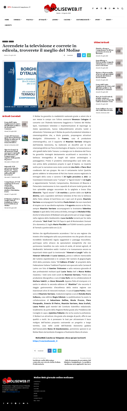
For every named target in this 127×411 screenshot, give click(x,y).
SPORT (35, 393)
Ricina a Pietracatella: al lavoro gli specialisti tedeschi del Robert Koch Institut (104, 75)
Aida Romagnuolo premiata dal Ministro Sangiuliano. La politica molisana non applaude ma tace (77, 362)
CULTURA (36, 388)
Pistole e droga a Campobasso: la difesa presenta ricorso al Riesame (104, 51)
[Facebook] (93, 8)
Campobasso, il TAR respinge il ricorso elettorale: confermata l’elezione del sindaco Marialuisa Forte (12, 187)
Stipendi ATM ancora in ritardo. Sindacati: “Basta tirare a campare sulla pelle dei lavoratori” (11, 171)
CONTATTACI (37, 381)
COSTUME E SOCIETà (39, 391)
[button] (122, 8)
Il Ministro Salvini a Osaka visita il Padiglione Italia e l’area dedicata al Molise (12, 202)
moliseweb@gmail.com (13, 392)
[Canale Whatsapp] (109, 8)
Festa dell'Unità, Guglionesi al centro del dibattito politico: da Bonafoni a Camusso (12, 125)
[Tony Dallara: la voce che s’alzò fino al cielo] (119, 111)
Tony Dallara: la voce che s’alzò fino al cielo (104, 109)
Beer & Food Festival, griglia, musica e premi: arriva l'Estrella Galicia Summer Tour (105, 99)
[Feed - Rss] (118, 8)
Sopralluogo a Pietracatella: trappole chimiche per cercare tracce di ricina (105, 63)
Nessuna (5, 41)
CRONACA (36, 384)
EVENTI (36, 396)
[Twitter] (97, 8)
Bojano (11, 41)
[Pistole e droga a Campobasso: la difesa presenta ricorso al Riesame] (119, 50)
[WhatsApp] (89, 55)
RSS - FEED (37, 400)
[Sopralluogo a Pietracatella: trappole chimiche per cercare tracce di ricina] (119, 62)
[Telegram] (105, 8)
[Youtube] (114, 8)
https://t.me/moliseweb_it (45, 341)
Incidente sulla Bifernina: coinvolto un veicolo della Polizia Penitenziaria (46, 362)
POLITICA (36, 386)
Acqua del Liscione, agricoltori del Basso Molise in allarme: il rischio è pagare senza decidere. (12, 139)
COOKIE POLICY (38, 398)
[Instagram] (101, 8)
